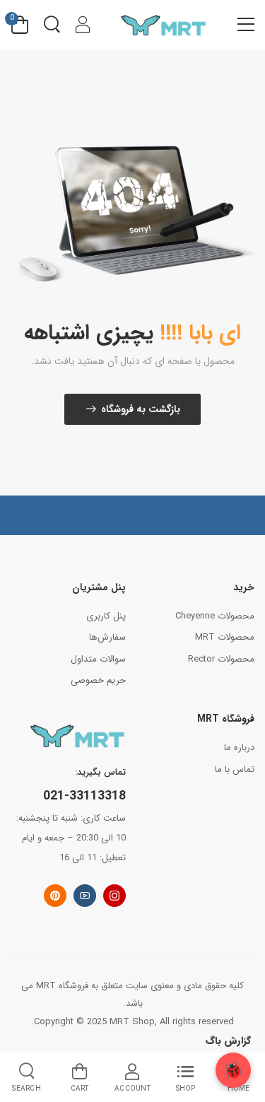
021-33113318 (84, 796)
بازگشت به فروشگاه (140, 409)
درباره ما (239, 747)
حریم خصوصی (98, 680)
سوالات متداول (98, 659)
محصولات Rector (221, 659)
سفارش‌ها (107, 637)
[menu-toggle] (245, 24)
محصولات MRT (224, 637)
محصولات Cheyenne (214, 616)
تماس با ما (234, 769)
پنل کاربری (106, 616)
